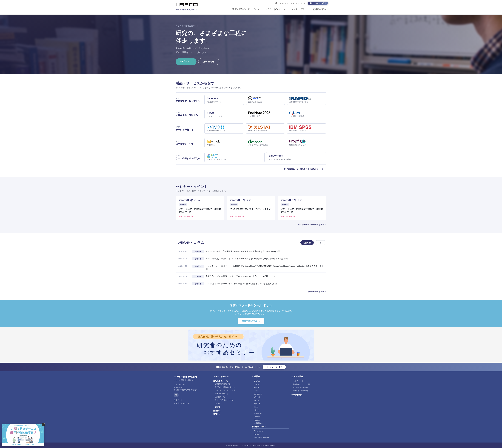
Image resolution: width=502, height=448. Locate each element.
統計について (220, 396)
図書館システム (259, 426)
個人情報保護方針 (232, 445)
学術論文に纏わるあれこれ (225, 387)
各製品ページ (186, 61)
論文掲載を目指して (222, 383)
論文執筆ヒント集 (220, 380)
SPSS (256, 400)
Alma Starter (259, 431)
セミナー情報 (297, 9)
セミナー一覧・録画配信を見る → (312, 224)
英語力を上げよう (221, 393)
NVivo (256, 384)
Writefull (257, 397)
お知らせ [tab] (307, 242)
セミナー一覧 (298, 381)
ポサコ (256, 410)
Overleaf (257, 416)
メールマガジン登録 (319, 3)
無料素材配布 (319, 9)
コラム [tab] (320, 242)
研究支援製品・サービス (244, 9)
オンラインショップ (298, 3)
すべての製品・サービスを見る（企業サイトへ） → (305, 168)
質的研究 (216, 410)
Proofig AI (258, 413)
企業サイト (284, 3)
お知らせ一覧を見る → (316, 291)
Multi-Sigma (258, 423)
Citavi (256, 390)
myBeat (257, 403)
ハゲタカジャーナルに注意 (225, 390)
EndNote (257, 381)
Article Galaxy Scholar (262, 437)
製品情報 (256, 376)
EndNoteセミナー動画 (301, 384)
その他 (217, 403)
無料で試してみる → (251, 320)
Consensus (258, 394)
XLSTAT (257, 387)
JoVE (256, 407)
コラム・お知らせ (274, 9)
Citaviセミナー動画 (300, 390)
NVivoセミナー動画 (300, 387)
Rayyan (257, 420)
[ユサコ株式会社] (187, 5)
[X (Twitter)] (276, 3)
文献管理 (216, 407)
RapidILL (257, 434)
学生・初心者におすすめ (224, 400)
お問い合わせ (208, 61)
